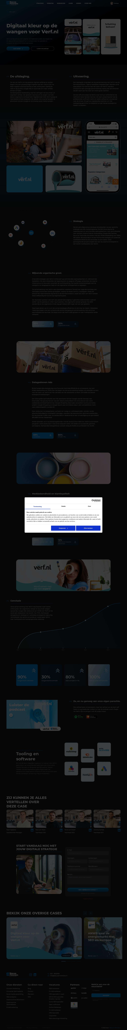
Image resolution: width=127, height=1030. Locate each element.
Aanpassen (62, 528)
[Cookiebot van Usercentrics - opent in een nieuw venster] (92, 500)
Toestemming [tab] (37, 506)
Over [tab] (89, 506)
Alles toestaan (88, 528)
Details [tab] (63, 506)
